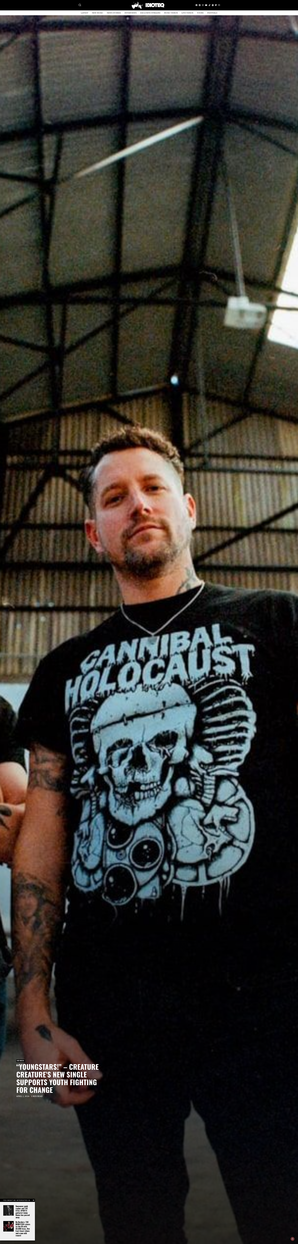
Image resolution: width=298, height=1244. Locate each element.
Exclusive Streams (150, 13)
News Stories (114, 13)
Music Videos (171, 13)
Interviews (131, 13)
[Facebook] (196, 5)
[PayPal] (216, 5)
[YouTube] (206, 5)
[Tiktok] (209, 5)
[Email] (219, 5)
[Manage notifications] (292, 1239)
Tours (200, 13)
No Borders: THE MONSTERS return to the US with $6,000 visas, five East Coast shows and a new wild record (23, 1229)
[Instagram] (202, 5)
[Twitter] (199, 5)
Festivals (212, 13)
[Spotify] (212, 5)
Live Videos (187, 13)
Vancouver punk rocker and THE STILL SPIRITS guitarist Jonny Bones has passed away (23, 1212)
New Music (97, 13)
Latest (84, 13)
